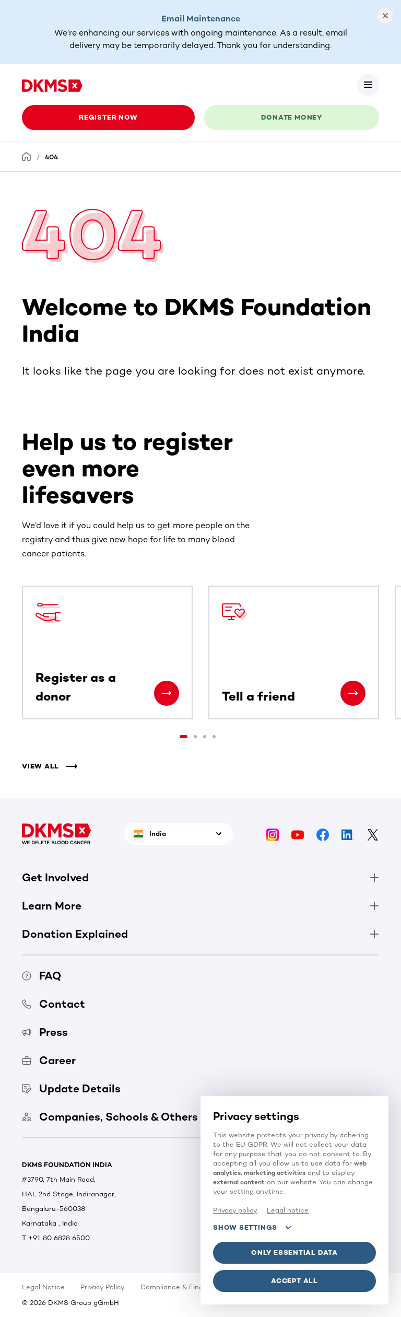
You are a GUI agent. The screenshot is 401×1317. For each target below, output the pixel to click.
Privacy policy (235, 1210)
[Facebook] (322, 834)
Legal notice (288, 1210)
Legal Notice (43, 1287)
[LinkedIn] (347, 834)
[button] (368, 85)
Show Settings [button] (245, 1227)
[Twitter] (373, 834)
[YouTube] (297, 834)
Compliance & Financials (181, 1287)
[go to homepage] (52, 84)
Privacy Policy (102, 1287)
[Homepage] (26, 156)
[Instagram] (272, 834)
